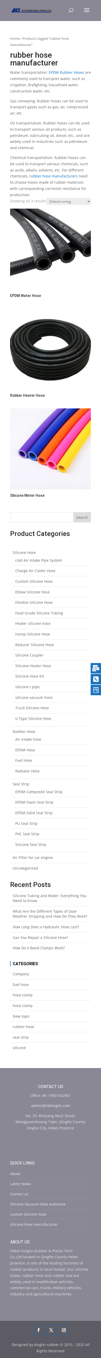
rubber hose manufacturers (53, 176)
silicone (19, 1047)
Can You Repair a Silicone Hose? (40, 937)
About (15, 1173)
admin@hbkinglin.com (50, 1105)
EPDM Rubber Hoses (66, 72)
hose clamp (23, 994)
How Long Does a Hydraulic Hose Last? (46, 926)
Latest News (20, 1183)
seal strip (21, 1037)
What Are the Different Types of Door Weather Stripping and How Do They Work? (50, 914)
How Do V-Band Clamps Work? (39, 947)
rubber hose (23, 1026)
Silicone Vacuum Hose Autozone (38, 1204)
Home (15, 38)
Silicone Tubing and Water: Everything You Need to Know (49, 898)
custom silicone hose (28, 1214)
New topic (21, 1016)
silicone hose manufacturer (34, 1224)
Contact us (19, 1193)
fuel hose (21, 984)
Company (21, 973)
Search (82, 517)
